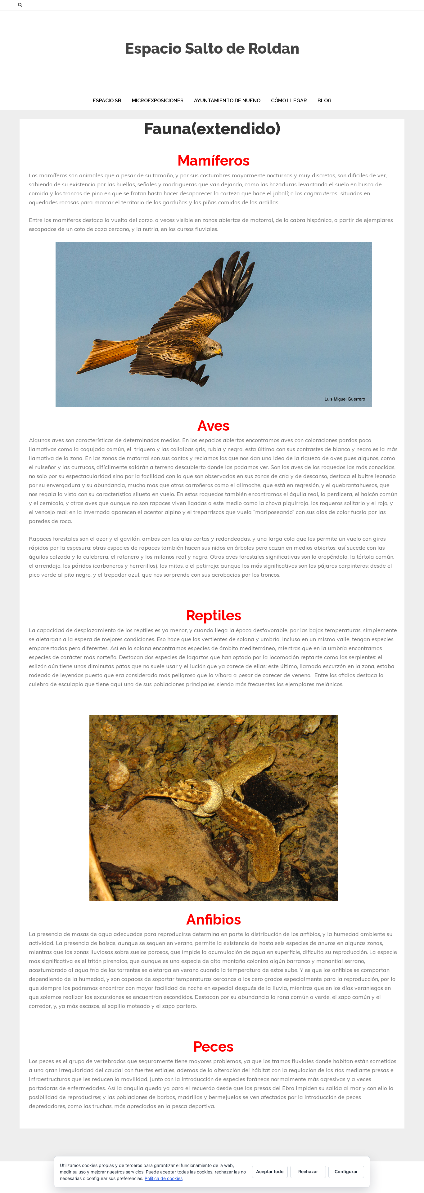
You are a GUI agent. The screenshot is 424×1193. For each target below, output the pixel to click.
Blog (325, 101)
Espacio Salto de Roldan (212, 48)
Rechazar (308, 1171)
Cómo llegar (289, 101)
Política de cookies (164, 1178)
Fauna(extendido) (212, 128)
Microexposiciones (157, 101)
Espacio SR (107, 101)
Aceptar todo (270, 1171)
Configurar (346, 1171)
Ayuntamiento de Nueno (227, 101)
